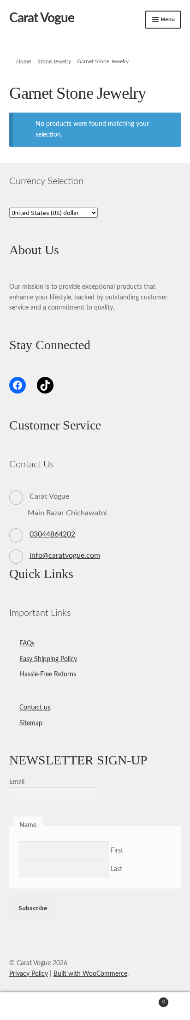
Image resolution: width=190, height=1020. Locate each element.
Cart (146, 999)
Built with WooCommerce (90, 974)
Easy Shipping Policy (48, 659)
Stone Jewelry (54, 61)
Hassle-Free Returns (47, 674)
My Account (31, 1006)
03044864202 (52, 534)
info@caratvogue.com (65, 555)
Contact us (34, 707)
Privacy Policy (28, 974)
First (117, 850)
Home (23, 61)
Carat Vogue (41, 18)
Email (16, 782)
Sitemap (30, 723)
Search (94, 1006)
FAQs (27, 643)
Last (116, 869)
